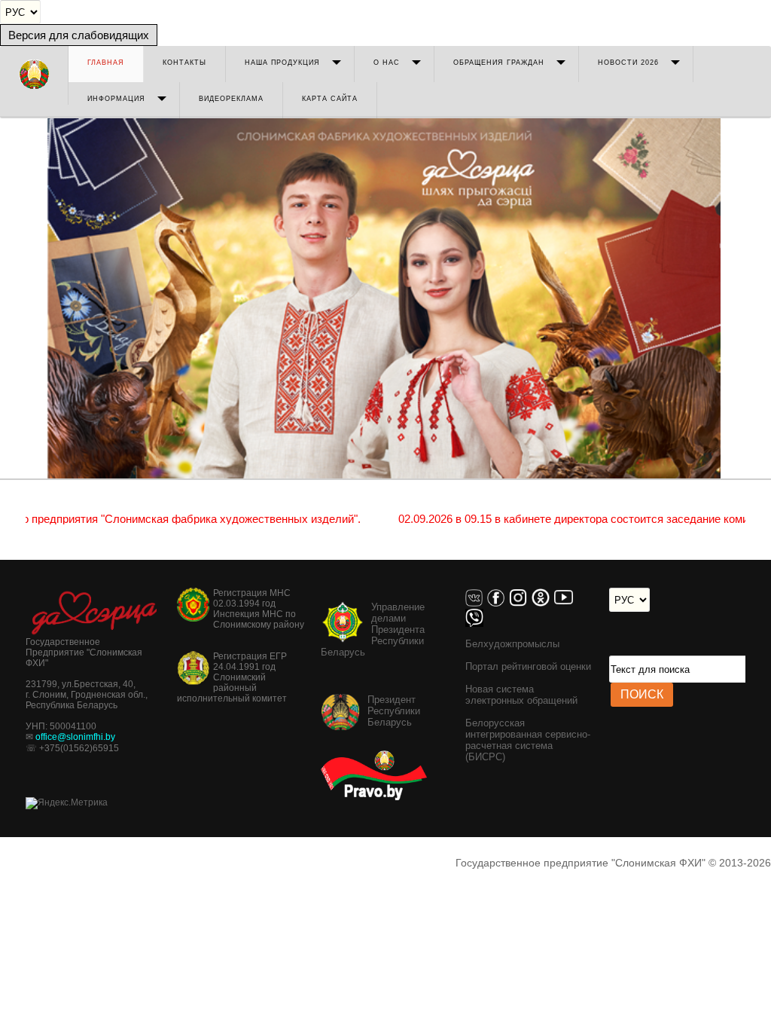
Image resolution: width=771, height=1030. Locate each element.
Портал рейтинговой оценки (528, 666)
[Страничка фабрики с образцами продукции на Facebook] (498, 603)
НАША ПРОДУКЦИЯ (282, 62)
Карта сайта (330, 98)
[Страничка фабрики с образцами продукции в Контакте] (476, 603)
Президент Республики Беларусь (393, 711)
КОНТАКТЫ (184, 62)
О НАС (386, 62)
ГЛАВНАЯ (105, 62)
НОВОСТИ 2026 (628, 62)
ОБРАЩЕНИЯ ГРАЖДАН (498, 62)
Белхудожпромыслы (512, 643)
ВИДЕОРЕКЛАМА (231, 98)
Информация (116, 98)
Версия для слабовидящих (78, 35)
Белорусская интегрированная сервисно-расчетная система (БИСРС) (527, 740)
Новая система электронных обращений (521, 694)
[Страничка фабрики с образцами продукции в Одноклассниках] (543, 603)
